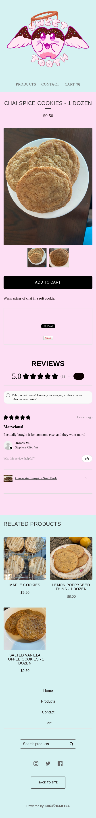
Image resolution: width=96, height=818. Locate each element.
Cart (48, 723)
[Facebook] (60, 763)
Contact (50, 84)
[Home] (48, 39)
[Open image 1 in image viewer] (48, 186)
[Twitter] (48, 763)
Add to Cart (48, 282)
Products (26, 84)
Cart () (72, 84)
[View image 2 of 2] (59, 257)
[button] (69, 376)
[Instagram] (36, 763)
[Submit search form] (71, 744)
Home (48, 690)
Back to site (48, 782)
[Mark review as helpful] (87, 458)
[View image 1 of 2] (37, 257)
